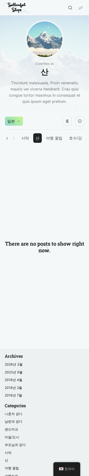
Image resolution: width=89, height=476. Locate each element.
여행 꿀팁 (54, 138)
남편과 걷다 (13, 421)
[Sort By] (79, 121)
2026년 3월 (14, 364)
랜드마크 (11, 429)
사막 (25, 138)
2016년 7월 (13, 395)
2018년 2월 (13, 388)
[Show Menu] (81, 7)
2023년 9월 (14, 372)
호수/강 (75, 138)
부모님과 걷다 (15, 445)
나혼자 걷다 (13, 414)
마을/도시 (12, 437)
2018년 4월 (13, 380)
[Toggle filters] (67, 121)
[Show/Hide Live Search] (70, 8)
